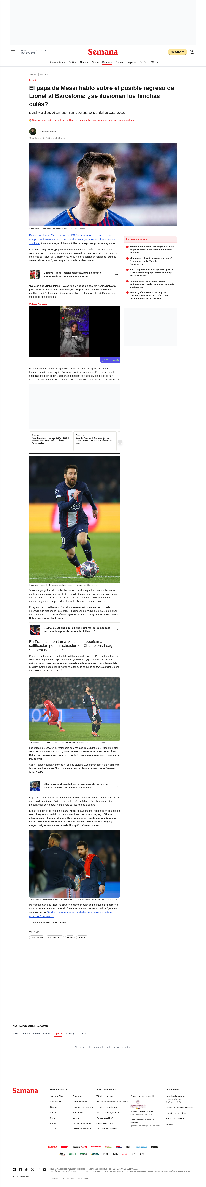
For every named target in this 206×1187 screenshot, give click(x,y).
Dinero (53, 1107)
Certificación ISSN (105, 1123)
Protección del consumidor (143, 1096)
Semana (33, 74)
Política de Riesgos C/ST (108, 1112)
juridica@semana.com (141, 1114)
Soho (52, 1118)
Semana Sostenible (82, 1129)
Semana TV (56, 1101)
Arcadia (53, 1112)
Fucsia (53, 1123)
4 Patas (53, 1129)
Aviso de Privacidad (24, 1176)
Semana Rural (79, 1112)
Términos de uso (104, 1096)
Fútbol (70, 937)
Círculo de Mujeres (82, 1123)
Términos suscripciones (107, 1107)
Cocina (76, 1118)
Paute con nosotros (175, 1118)
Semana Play (56, 1096)
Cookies (169, 1124)
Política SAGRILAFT (106, 1118)
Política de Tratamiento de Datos (112, 1101)
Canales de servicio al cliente (179, 1107)
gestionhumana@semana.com (145, 1126)
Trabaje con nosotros (176, 1113)
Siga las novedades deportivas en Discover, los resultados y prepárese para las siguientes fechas (84, 120)
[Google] (14, 1169)
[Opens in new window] (20, 1169)
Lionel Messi (37, 937)
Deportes (44, 74)
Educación (78, 1096)
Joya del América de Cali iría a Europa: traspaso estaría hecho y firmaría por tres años (94, 440)
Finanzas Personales (83, 1107)
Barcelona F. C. (55, 937)
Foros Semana (80, 1101)
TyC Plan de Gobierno (106, 1129)
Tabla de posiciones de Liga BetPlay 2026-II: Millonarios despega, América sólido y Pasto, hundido (50, 440)
